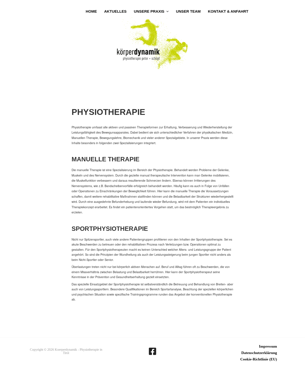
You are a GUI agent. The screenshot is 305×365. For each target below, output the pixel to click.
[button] (166, 11)
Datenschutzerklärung (259, 352)
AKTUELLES (115, 11)
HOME (91, 11)
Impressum (268, 346)
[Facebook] (152, 351)
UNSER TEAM (188, 11)
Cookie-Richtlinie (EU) (258, 359)
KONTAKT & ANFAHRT (228, 11)
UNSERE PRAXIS (149, 11)
